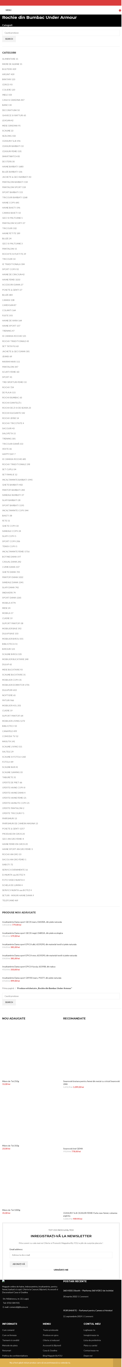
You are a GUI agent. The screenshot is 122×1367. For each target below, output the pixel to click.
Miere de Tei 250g (10, 1081)
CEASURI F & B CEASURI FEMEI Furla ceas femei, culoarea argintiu (90, 1214)
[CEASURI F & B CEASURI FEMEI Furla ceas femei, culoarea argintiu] (91, 1183)
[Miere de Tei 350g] (30, 1115)
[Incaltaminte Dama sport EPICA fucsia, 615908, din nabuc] (30, 963)
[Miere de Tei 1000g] (30, 1180)
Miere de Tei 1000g (11, 1210)
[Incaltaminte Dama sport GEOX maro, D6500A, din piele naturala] (33, 918)
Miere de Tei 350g (10, 1145)
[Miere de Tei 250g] (30, 1051)
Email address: (16, 1249)
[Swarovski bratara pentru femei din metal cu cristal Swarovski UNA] (91, 1051)
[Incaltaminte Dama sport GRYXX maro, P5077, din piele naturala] (33, 974)
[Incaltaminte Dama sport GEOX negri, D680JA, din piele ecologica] (33, 930)
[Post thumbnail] (75, 1287)
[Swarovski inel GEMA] (91, 1118)
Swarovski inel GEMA (73, 1148)
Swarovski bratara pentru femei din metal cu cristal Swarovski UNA (91, 1082)
